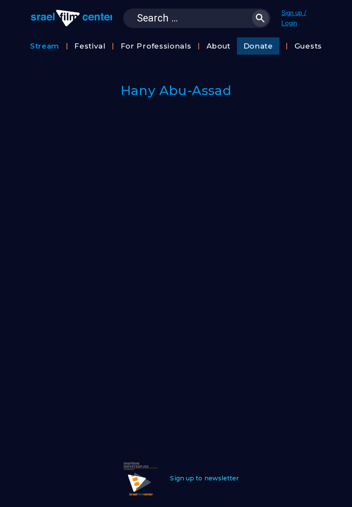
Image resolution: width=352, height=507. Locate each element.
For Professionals (156, 46)
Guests (308, 46)
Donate (258, 46)
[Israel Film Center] (71, 18)
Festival (90, 46)
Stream (44, 46)
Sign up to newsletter (204, 478)
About (218, 46)
